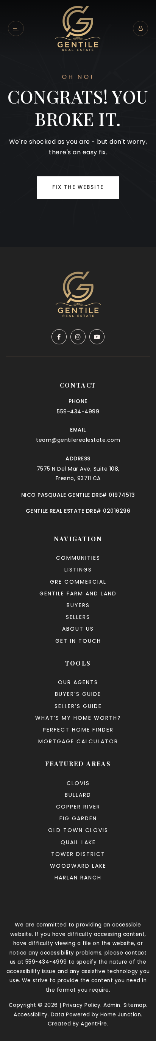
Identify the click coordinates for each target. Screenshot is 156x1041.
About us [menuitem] (78, 629)
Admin (111, 1005)
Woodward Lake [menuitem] (78, 866)
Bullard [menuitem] (78, 795)
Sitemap (135, 1005)
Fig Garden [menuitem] (78, 818)
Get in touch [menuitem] (78, 641)
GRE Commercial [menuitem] (78, 582)
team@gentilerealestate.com (78, 440)
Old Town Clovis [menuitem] (78, 830)
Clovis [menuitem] (78, 783)
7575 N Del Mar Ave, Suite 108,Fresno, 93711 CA (78, 473)
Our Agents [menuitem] (78, 682)
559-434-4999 (78, 411)
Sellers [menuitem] (78, 617)
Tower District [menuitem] (78, 854)
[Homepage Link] (77, 28)
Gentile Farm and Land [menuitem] (78, 593)
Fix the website (78, 187)
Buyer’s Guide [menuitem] (78, 694)
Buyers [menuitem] (78, 605)
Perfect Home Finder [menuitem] (78, 729)
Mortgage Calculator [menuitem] (78, 741)
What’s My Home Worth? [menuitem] (78, 718)
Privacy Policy (81, 1005)
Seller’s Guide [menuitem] (78, 706)
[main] (78, 123)
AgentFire (94, 1023)
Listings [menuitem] (78, 569)
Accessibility (31, 1014)
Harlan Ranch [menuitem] (78, 877)
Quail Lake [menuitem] (78, 842)
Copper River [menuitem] (78, 806)
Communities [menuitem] (78, 558)
